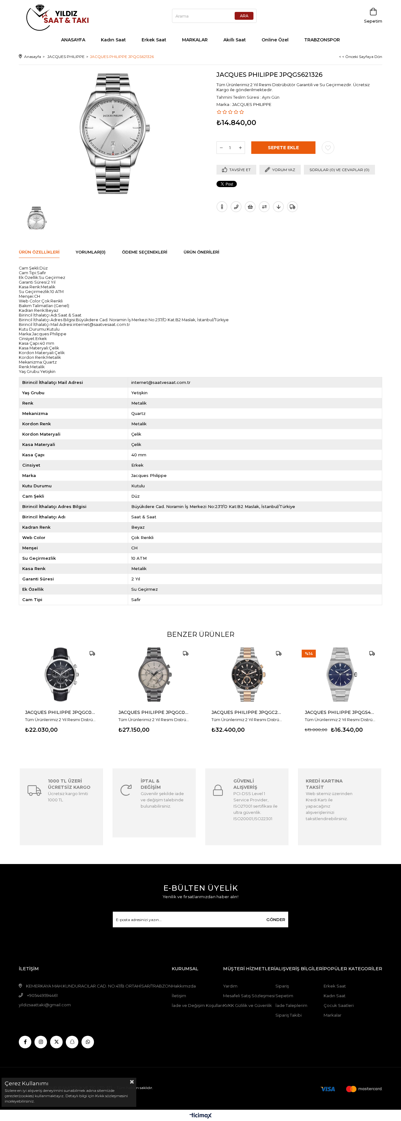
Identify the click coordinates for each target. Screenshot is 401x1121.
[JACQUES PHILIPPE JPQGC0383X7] (154, 675)
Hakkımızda (184, 985)
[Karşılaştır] (264, 206)
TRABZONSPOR (322, 40)
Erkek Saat (154, 40)
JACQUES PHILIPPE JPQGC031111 (60, 712)
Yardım (230, 985)
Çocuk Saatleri (339, 1005)
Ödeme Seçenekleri (144, 251)
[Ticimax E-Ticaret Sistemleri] (201, 1116)
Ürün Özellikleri (39, 251)
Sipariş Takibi (288, 1015)
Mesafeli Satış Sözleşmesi (249, 995)
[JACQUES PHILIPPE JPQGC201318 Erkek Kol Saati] (247, 675)
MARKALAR (195, 40)
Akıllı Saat (234, 40)
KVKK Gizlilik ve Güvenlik (247, 1005)
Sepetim (284, 995)
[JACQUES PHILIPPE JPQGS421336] (341, 675)
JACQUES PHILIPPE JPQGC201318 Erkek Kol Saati (247, 712)
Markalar (332, 1015)
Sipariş (282, 985)
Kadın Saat (113, 40)
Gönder (275, 919)
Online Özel (275, 40)
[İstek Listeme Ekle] (250, 206)
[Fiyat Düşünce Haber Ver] (278, 206)
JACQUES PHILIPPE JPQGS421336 (340, 712)
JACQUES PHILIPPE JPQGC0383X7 (154, 712)
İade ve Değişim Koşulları (197, 1005)
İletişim (179, 995)
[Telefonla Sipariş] (236, 206)
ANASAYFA (73, 40)
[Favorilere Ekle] (328, 147)
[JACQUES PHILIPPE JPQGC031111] (61, 675)
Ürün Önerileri (201, 251)
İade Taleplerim (291, 1005)
